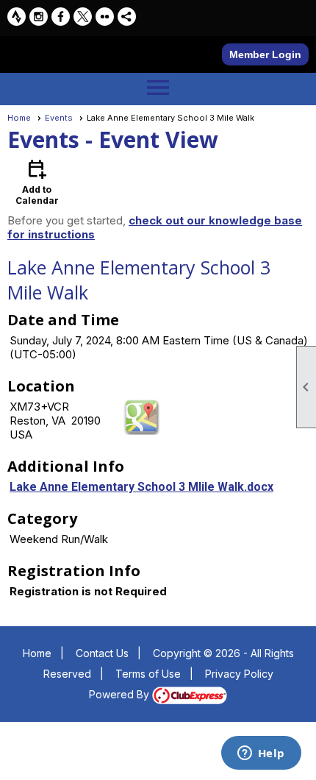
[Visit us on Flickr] (105, 16)
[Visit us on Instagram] (38, 16)
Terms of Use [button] (148, 673)
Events (59, 118)
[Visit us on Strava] (16, 16)
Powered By (120, 694)
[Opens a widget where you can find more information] (260, 754)
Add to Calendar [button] (37, 181)
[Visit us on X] (82, 16)
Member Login (265, 54)
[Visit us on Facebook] (60, 16)
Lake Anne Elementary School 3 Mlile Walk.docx (141, 487)
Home (19, 118)
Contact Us (102, 653)
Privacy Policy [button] (239, 673)
